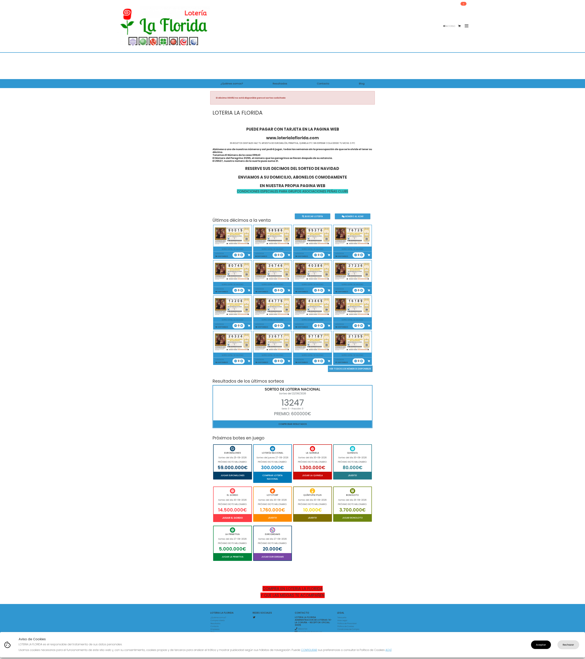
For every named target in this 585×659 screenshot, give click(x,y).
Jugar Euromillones (232, 475)
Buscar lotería (313, 216)
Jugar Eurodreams (272, 556)
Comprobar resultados (292, 424)
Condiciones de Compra (348, 629)
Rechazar (568, 645)
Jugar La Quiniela (312, 475)
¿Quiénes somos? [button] (232, 83)
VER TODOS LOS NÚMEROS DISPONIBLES (350, 368)
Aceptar (541, 645)
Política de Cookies (345, 626)
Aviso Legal (342, 620)
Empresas (215, 629)
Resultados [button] (280, 83)
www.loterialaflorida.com (292, 138)
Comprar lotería (218, 620)
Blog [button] (362, 83)
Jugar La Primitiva (232, 556)
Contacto (215, 626)
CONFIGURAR (309, 650)
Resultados (215, 623)
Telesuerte (341, 617)
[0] (460, 26)
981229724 (302, 629)
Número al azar (353, 216)
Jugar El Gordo (232, 517)
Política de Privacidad (346, 623)
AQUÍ (388, 650)
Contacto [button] (323, 83)
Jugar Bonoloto (352, 517)
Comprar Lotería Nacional (272, 477)
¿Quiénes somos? (218, 617)
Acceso (450, 26)
